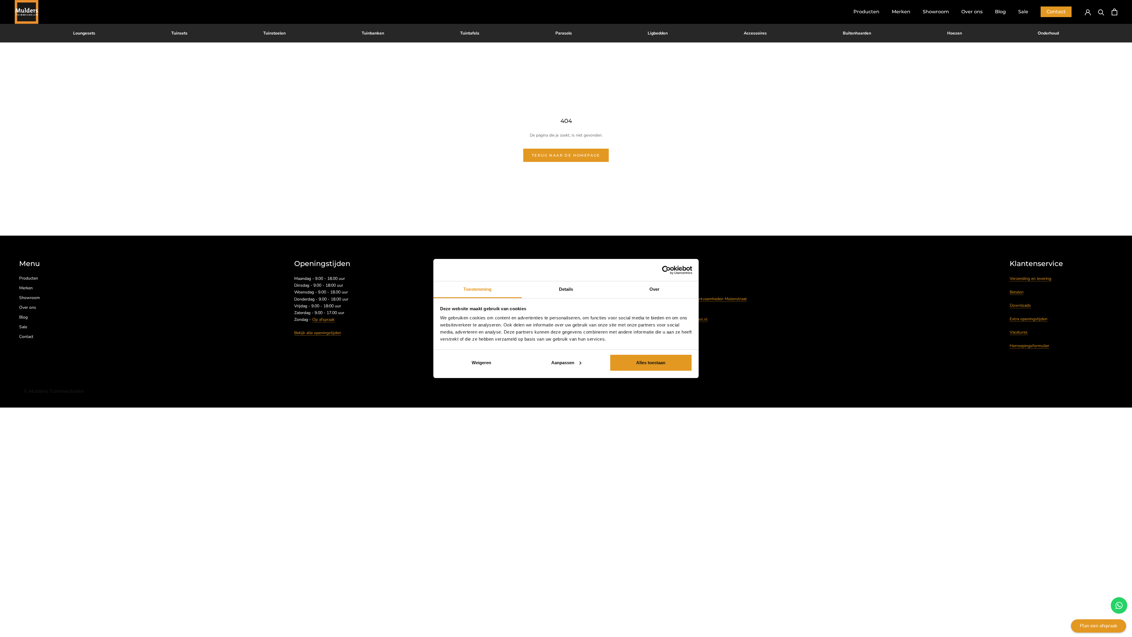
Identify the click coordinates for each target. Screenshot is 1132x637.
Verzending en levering (1030, 278)
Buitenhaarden (857, 33)
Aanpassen (562, 362)
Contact (1056, 11)
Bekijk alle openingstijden (317, 333)
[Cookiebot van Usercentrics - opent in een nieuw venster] (666, 270)
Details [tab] (566, 289)
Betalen (1017, 292)
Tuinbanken (373, 33)
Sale (1023, 11)
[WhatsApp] (1119, 605)
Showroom (936, 11)
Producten (866, 11)
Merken (901, 11)
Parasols (563, 33)
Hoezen (954, 33)
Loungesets (84, 33)
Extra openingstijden (1028, 319)
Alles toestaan (650, 362)
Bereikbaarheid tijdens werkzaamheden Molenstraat (699, 299)
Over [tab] (654, 289)
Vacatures (1019, 332)
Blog (1000, 11)
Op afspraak (323, 319)
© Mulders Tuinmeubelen (54, 391)
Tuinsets (179, 33)
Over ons (972, 11)
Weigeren (481, 362)
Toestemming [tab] (477, 289)
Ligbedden (658, 33)
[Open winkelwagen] (1114, 12)
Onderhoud (1048, 33)
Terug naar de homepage (566, 155)
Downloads (1020, 305)
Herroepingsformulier (1029, 346)
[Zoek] (1101, 12)
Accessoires (755, 33)
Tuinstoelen (274, 33)
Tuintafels (469, 33)
